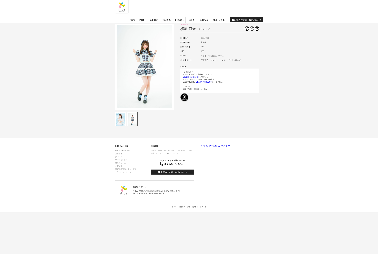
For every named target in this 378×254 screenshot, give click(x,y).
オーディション (121, 160)
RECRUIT (191, 19)
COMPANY (204, 19)
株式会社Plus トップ (123, 150)
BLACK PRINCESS (204, 82)
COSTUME (166, 19)
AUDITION (154, 19)
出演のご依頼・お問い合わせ (174, 172)
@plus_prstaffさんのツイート (216, 145)
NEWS (132, 19)
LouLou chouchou (190, 77)
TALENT (142, 19)
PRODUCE (179, 19)
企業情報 (118, 166)
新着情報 (118, 154)
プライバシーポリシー (124, 172)
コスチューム (120, 163)
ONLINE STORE (218, 19)
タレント (118, 157)
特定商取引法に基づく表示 (125, 169)
